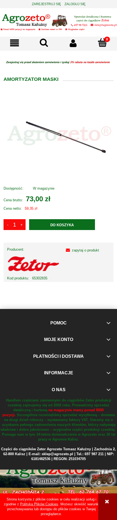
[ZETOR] (33, 264)
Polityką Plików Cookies (39, 504)
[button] (14, 43)
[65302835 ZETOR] (58, 135)
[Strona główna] (58, 22)
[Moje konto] (73, 43)
